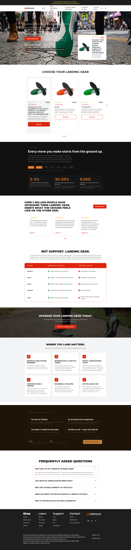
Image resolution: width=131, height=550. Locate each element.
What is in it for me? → (92, 441)
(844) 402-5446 (73, 520)
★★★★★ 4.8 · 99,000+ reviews (53, 39)
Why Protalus (42, 520)
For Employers (56, 525)
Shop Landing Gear (33, 39)
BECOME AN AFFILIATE (85, 8)
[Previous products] (24, 105)
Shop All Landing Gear (65, 326)
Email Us (72, 517)
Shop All (25, 517)
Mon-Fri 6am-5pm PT (75, 522)
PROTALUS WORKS (96, 8)
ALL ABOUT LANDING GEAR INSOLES (70, 8)
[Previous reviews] (26, 225)
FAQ (54, 522)
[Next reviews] (105, 225)
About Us (41, 517)
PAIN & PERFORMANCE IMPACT (54, 8)
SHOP (43, 8)
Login (54, 517)
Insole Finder (26, 522)
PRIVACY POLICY (96, 538)
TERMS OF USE (96, 535)
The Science (42, 522)
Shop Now (39, 124)
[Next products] (106, 105)
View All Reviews (100, 206)
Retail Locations (27, 520)
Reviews (25, 525)
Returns (54, 520)
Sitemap (41, 525)
